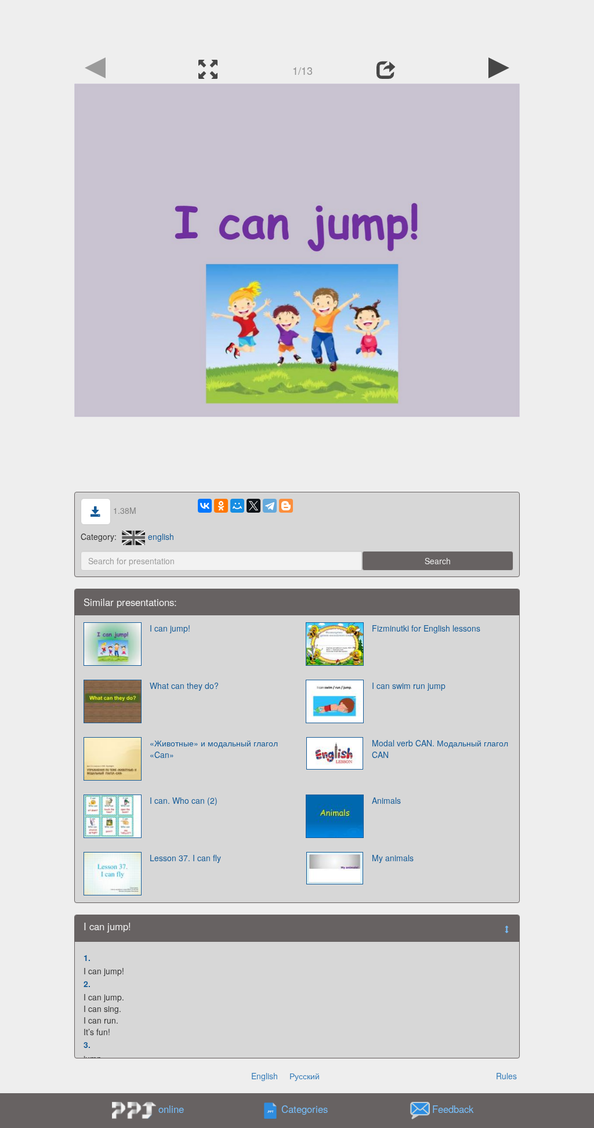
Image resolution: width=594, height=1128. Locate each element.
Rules (506, 1076)
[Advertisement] (297, 26)
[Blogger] (286, 506)
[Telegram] (270, 506)
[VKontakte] (205, 506)
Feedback (452, 1109)
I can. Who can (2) (184, 800)
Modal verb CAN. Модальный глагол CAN (440, 748)
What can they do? (184, 685)
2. (87, 983)
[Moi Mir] (237, 506)
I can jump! (170, 628)
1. (87, 957)
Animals (386, 800)
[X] (253, 506)
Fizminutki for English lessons (426, 628)
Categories (304, 1109)
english (161, 536)
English (264, 1076)
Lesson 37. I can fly (185, 858)
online (171, 1109)
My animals (393, 858)
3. (87, 1044)
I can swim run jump (409, 685)
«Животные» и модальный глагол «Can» (214, 748)
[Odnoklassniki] (221, 506)
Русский (304, 1076)
